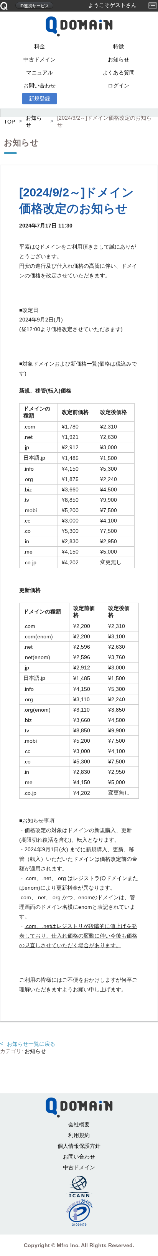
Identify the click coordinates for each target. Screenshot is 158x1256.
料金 (39, 46)
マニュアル (39, 72)
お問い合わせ (39, 85)
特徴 (118, 46)
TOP (9, 122)
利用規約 (79, 1135)
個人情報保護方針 (79, 1146)
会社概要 (79, 1124)
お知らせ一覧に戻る (31, 1044)
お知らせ (118, 59)
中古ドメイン (39, 59)
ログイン (118, 85)
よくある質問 (118, 72)
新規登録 (39, 99)
